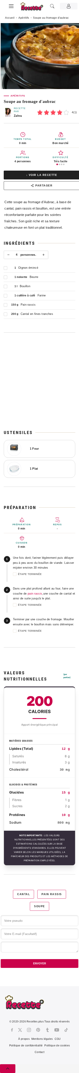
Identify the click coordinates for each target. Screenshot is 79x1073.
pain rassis (35, 593)
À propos (23, 1038)
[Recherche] (52, 6)
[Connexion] (68, 6)
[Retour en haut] (7, 1068)
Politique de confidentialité (26, 1045)
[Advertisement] (39, 381)
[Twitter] (20, 1030)
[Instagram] (29, 1029)
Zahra (18, 115)
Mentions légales (42, 1038)
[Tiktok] (66, 1030)
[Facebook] (12, 1030)
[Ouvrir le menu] (11, 5)
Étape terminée (30, 574)
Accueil (10, 17)
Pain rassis (51, 894)
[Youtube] (56, 1030)
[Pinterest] (38, 1029)
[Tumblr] (47, 1029)
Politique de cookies (57, 1045)
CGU (58, 1038)
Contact (39, 1052)
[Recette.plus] (34, 7)
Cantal (23, 894)
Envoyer (39, 963)
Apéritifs (23, 17)
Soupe (39, 906)
